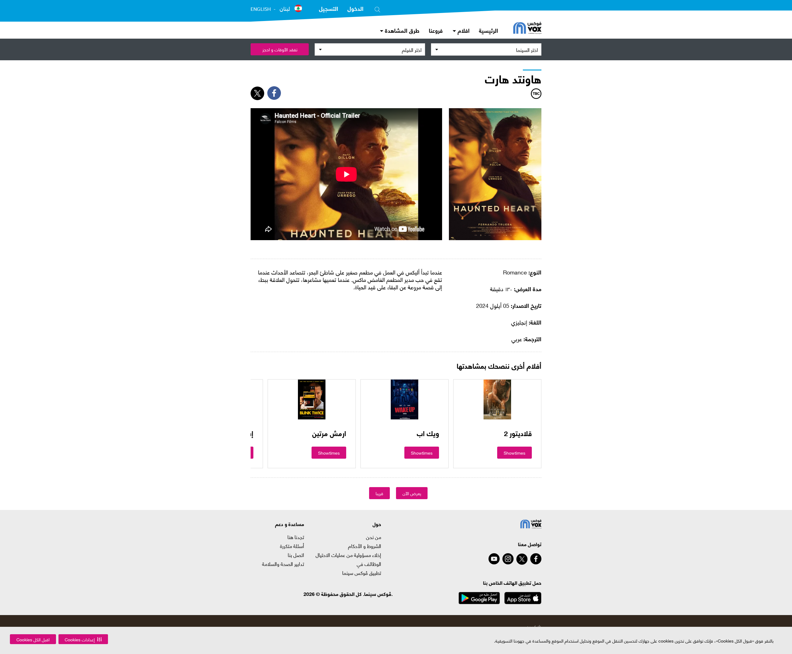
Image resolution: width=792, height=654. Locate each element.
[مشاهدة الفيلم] (497, 399)
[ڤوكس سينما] (527, 28)
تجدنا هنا (295, 537)
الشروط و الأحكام (364, 546)
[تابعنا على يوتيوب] (494, 558)
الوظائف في (369, 563)
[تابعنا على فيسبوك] (535, 558)
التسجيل (328, 8)
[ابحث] (377, 8)
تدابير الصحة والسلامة (283, 563)
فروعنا (436, 30)
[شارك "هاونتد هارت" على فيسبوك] (274, 93)
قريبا (379, 493)
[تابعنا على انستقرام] (508, 558)
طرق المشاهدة (401, 30)
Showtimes (514, 452)
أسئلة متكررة (292, 546)
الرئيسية (488, 30)
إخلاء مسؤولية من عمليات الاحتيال (348, 554)
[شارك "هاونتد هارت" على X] (257, 93)
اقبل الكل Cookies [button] (33, 639)
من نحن (373, 537)
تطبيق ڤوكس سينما (361, 572)
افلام (463, 30)
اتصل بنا (296, 554)
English (261, 9)
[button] (83, 639)
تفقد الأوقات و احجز (279, 49)
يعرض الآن (411, 493)
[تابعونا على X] (521, 559)
